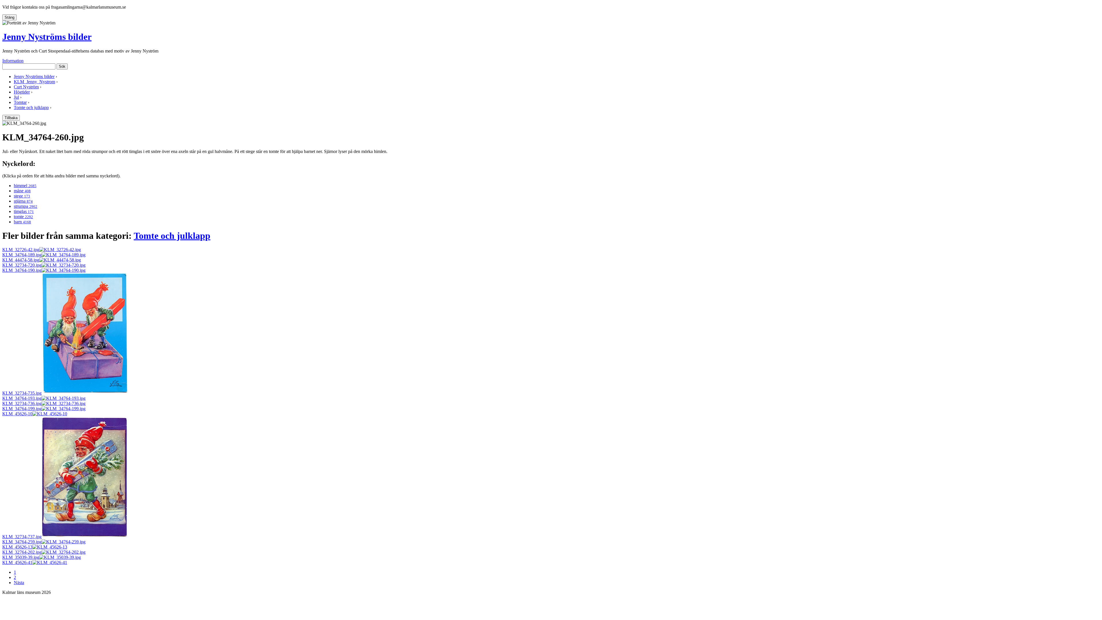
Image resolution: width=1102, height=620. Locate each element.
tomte (23, 216)
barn (22, 221)
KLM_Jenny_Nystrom (34, 81)
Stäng (9, 17)
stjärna (23, 201)
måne (22, 190)
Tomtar (20, 102)
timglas (24, 211)
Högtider (22, 92)
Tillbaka (11, 118)
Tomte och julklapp (31, 107)
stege (22, 195)
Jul (16, 97)
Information (13, 60)
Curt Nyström (26, 86)
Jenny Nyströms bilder (47, 37)
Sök (62, 66)
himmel (25, 185)
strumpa (25, 206)
